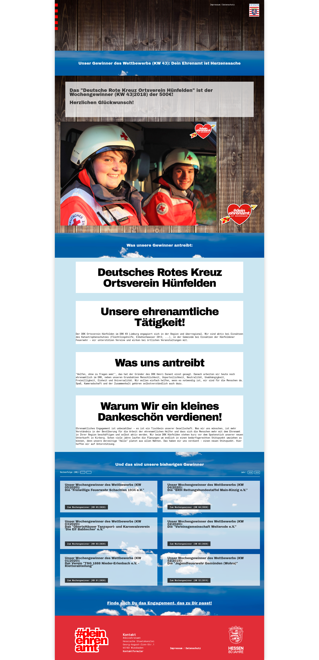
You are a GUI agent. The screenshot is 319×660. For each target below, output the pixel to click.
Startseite (78, 14)
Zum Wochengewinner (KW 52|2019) (189, 580)
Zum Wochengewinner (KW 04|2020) (189, 507)
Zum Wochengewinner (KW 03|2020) (86, 543)
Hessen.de (254, 10)
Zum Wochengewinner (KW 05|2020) (86, 507)
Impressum (215, 4)
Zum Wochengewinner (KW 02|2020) (189, 543)
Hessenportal (235, 639)
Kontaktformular (133, 651)
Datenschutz (228, 4)
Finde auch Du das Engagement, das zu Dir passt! (159, 603)
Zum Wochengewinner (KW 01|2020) (86, 580)
